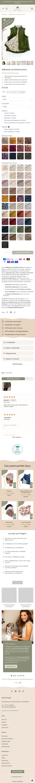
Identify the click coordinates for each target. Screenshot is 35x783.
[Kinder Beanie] (9, 510)
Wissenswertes (6, 746)
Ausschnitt (5, 103)
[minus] (3, 252)
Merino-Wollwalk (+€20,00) (11, 129)
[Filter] (27, 378)
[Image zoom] (17, 39)
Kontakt (4, 722)
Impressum (5, 755)
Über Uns (4, 719)
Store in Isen (5, 727)
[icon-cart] (31, 8)
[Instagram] (19, 691)
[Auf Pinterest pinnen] (11, 312)
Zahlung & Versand (7, 765)
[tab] (19, 487)
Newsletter (4, 724)
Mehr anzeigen (16, 437)
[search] (6, 8)
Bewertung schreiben (13, 378)
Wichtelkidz (20, 781)
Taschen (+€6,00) (9, 113)
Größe (4, 96)
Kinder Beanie (9, 522)
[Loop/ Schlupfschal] (25, 510)
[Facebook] (12, 691)
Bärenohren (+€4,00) (10, 118)
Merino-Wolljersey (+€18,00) (12, 131)
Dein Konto (5, 736)
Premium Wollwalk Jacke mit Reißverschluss (26, 491)
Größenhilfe (5, 744)
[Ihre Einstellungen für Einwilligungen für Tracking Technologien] (32, 780)
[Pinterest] (16, 691)
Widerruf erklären (18, 771)
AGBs (3, 757)
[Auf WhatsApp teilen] (14, 312)
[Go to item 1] (6, 386)
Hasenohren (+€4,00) (10, 115)
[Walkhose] (9, 479)
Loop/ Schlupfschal (26, 522)
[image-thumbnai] (4, 63)
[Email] (23, 691)
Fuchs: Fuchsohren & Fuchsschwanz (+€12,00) (17, 122)
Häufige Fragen (6, 741)
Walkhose (9, 491)
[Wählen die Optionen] (14, 486)
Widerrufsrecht (6, 763)
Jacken (27, 298)
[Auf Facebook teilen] (7, 312)
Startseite (4, 14)
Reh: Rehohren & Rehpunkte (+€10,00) (15, 120)
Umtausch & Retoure (7, 738)
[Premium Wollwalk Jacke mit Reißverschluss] (25, 479)
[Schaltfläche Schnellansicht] (14, 483)
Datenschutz (5, 760)
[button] (5, 73)
